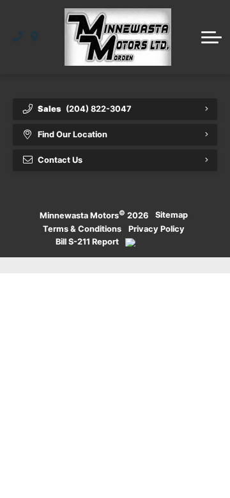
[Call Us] (17, 37)
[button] (211, 37)
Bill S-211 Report (87, 241)
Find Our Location (72, 134)
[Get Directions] (35, 37)
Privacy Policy (156, 229)
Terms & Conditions (82, 229)
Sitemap (171, 215)
